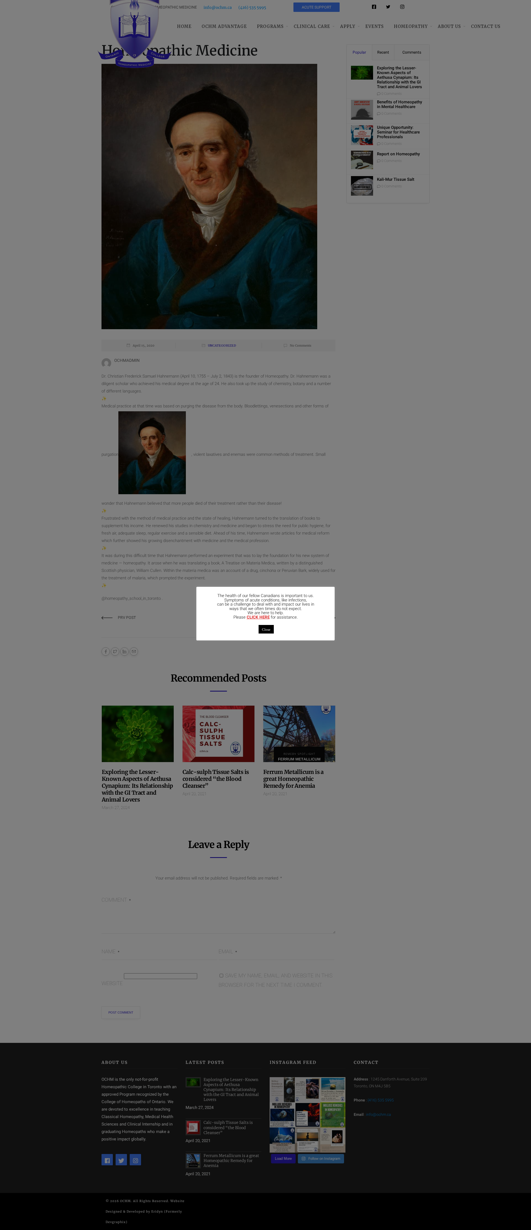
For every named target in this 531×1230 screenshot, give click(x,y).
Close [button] (266, 629)
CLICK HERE (258, 617)
